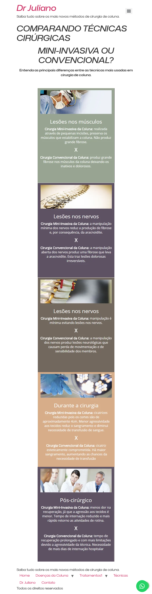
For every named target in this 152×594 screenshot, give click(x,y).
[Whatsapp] (142, 586)
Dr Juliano (36, 8)
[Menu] (128, 11)
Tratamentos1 (91, 575)
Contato (48, 583)
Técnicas (120, 575)
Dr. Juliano (28, 583)
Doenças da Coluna (52, 575)
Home (25, 575)
